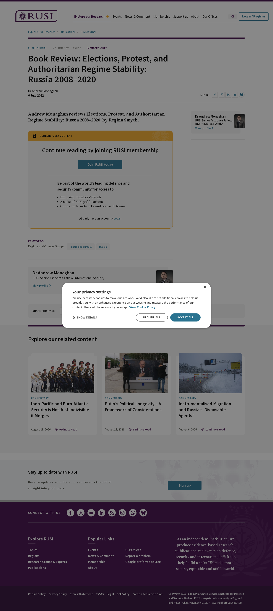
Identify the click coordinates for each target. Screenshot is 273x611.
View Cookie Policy (142, 307)
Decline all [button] (151, 317)
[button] (84, 317)
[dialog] (136, 305)
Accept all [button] (185, 317)
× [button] (204, 287)
